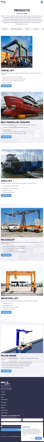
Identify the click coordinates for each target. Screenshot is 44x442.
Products (3, 394)
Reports (3, 407)
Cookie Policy (4, 412)
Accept (38, 438)
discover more (6, 195)
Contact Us (3, 405)
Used (2, 397)
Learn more (32, 438)
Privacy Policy (4, 410)
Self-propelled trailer (16, 28)
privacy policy (17, 426)
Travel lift (4, 28)
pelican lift (36, 28)
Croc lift (27, 28)
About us (3, 392)
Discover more (6, 85)
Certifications (4, 399)
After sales (3, 402)
